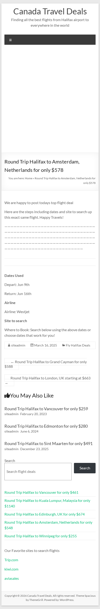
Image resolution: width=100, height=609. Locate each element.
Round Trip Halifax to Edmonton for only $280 (46, 426)
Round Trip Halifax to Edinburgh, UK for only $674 (44, 514)
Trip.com (11, 560)
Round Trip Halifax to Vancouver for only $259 (46, 408)
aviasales (11, 578)
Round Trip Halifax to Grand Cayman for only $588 (45, 364)
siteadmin (18, 345)
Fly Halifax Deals (78, 345)
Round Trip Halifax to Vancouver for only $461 (41, 492)
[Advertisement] (50, 100)
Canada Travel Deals (50, 11)
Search (9, 460)
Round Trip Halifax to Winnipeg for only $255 (40, 536)
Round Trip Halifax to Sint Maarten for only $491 (48, 443)
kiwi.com (11, 569)
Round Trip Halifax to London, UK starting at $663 (47, 380)
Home (28, 178)
